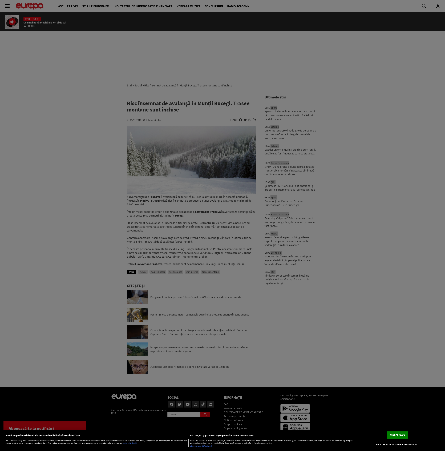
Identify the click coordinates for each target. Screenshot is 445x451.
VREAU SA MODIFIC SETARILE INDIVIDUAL (396, 444)
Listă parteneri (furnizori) (201, 446)
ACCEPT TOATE (397, 434)
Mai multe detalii (130, 443)
